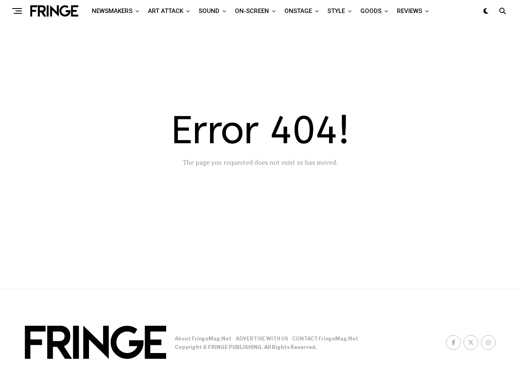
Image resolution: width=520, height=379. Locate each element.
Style (336, 11)
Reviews (409, 11)
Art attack (165, 11)
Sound (209, 11)
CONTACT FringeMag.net (325, 339)
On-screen (252, 11)
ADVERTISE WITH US (262, 339)
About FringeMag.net (203, 339)
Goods (370, 11)
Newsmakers (112, 11)
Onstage (298, 11)
